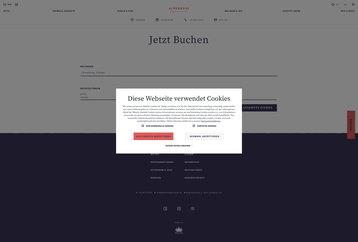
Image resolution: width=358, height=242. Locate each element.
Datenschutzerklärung (210, 121)
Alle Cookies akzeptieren (153, 136)
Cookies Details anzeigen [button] (177, 145)
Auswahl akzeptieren (204, 136)
